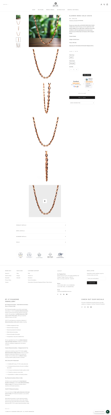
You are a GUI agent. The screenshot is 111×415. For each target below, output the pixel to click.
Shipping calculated (73, 20)
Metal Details (20, 230)
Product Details (21, 225)
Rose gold (72, 63)
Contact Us (30, 275)
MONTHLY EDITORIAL (73, 9)
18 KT (71, 57)
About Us (7, 273)
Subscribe (92, 282)
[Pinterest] (63, 294)
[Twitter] (75, 51)
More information (75, 102)
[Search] (104, 4)
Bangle (18, 275)
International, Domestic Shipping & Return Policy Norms (40, 282)
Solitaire (40, 9)
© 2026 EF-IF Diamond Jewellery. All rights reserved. (19, 411)
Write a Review (87, 75)
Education (7, 277)
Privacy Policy (8, 280)
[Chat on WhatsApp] (107, 411)
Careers (6, 282)
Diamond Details (21, 236)
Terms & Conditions (32, 280)
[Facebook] (73, 51)
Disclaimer (30, 277)
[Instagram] (60, 294)
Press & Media (50, 9)
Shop (33, 9)
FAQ (29, 273)
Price (18, 242)
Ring (18, 273)
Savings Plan (61, 9)
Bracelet (18, 277)
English (5, 4)
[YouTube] (66, 294)
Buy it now (82, 97)
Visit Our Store (8, 275)
